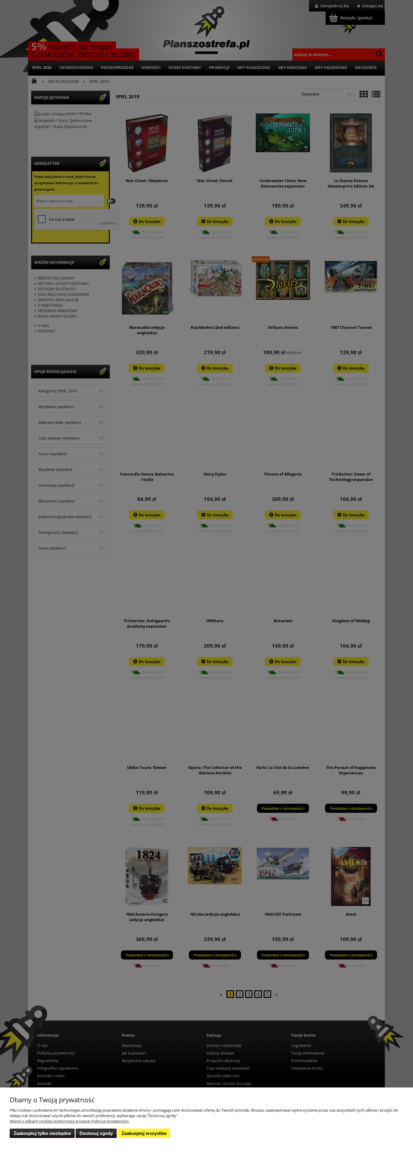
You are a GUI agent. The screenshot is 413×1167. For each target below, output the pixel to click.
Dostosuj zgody (96, 1133)
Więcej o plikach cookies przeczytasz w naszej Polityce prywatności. (69, 1121)
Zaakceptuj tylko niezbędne (42, 1133)
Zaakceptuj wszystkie (144, 1133)
